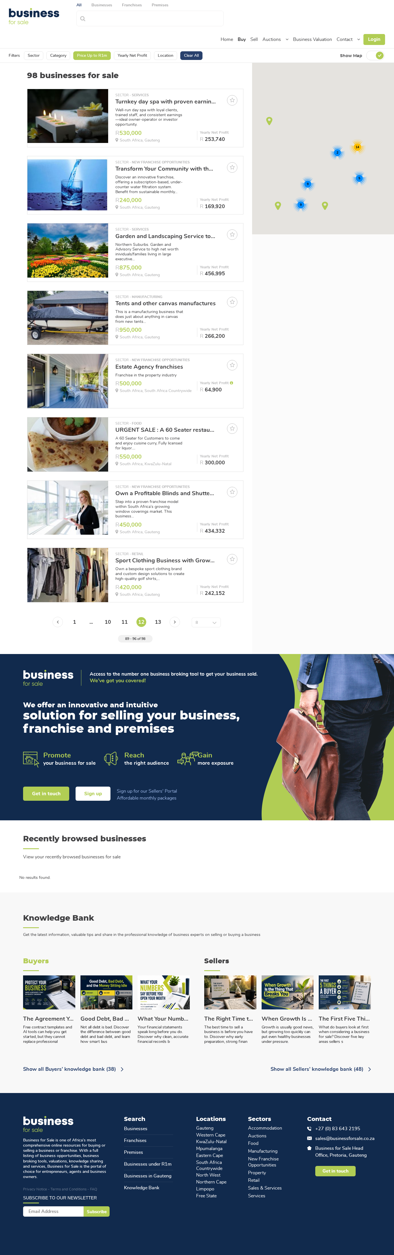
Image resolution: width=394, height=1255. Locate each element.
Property (257, 1173)
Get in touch (46, 793)
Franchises (135, 1140)
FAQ (93, 1189)
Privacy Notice (35, 1189)
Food (253, 1143)
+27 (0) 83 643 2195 (337, 1128)
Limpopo (205, 1189)
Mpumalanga (209, 1148)
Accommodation (265, 1128)
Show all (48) (318, 1069)
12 (141, 622)
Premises (133, 1152)
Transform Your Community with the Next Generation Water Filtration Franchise (165, 169)
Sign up (93, 793)
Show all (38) (70, 1069)
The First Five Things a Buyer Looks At (345, 1019)
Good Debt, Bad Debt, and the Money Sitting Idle (106, 1019)
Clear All (191, 56)
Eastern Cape (209, 1155)
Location (165, 56)
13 (158, 622)
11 (124, 622)
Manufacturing (262, 1151)
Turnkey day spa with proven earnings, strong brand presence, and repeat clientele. (165, 102)
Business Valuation (312, 39)
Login (374, 39)
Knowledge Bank (141, 1188)
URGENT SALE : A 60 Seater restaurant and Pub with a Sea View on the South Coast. (165, 430)
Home (227, 39)
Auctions (271, 39)
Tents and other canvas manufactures (165, 303)
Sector (34, 56)
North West (208, 1175)
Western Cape (210, 1135)
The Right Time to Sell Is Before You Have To (230, 1019)
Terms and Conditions (68, 1189)
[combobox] (156, 18)
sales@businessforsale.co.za (343, 1138)
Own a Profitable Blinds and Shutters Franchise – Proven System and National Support (165, 493)
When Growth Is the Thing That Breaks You (288, 1019)
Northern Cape (211, 1182)
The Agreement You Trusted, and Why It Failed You (49, 1019)
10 (108, 622)
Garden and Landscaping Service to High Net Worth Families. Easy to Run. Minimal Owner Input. (165, 236)
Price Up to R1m (92, 56)
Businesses (135, 1128)
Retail (254, 1180)
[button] (287, 39)
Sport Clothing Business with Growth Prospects (165, 561)
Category (58, 56)
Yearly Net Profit (132, 56)
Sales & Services (265, 1188)
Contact (344, 39)
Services (256, 1196)
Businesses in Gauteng (148, 1176)
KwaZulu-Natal (211, 1141)
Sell (254, 39)
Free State (206, 1196)
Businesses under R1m (148, 1164)
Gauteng (204, 1128)
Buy (242, 39)
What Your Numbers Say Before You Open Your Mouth (164, 1019)
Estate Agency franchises (149, 367)
